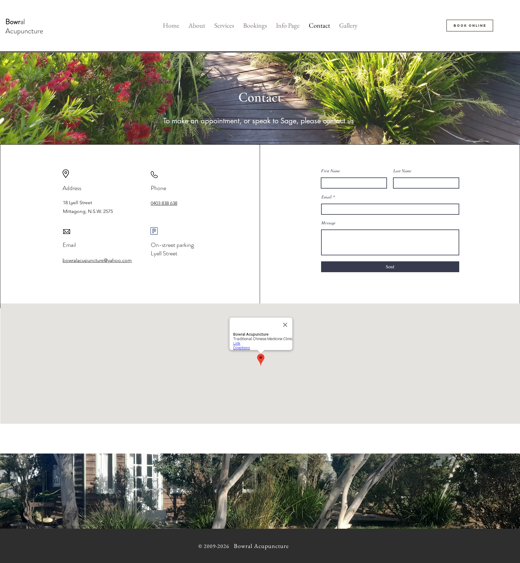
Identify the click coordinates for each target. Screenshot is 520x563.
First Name (330, 171)
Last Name (402, 171)
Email (326, 197)
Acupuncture (24, 31)
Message (328, 223)
